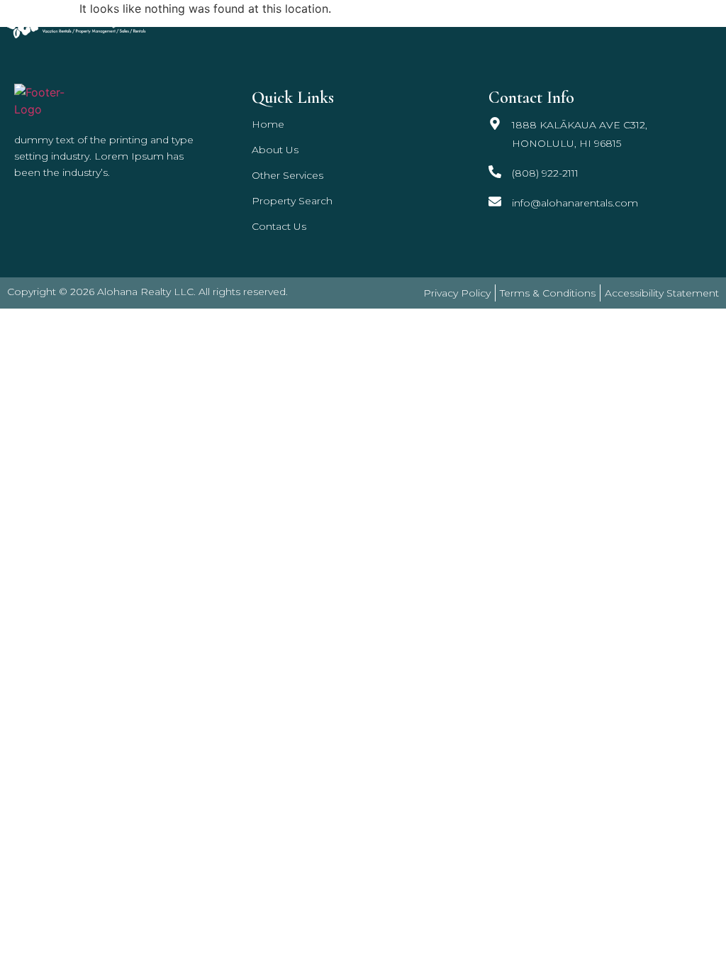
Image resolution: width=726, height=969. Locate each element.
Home (385, 22)
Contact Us (683, 22)
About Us (275, 149)
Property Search (579, 22)
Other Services (463, 22)
